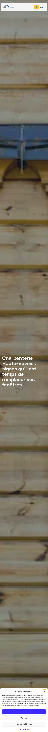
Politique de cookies (23, 729)
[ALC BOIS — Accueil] (8, 7)
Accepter (24, 712)
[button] (45, 691)
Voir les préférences (24, 724)
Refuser (24, 718)
